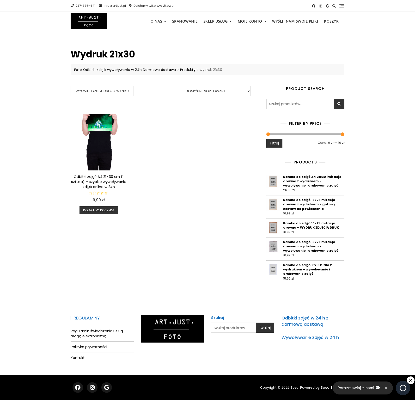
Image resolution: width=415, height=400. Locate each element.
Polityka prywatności (89, 346)
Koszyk (331, 21)
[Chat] (403, 388)
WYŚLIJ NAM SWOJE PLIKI (295, 21)
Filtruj (274, 143)
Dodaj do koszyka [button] (98, 210)
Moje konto (250, 21)
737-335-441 (85, 5)
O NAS (156, 21)
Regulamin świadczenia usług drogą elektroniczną (97, 333)
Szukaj (339, 104)
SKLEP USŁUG (215, 21)
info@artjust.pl (114, 5)
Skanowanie (185, 21)
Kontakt (78, 357)
